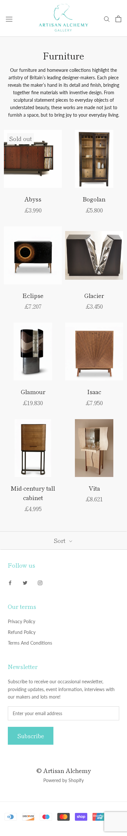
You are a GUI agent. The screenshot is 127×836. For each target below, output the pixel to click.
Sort (60, 540)
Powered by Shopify (63, 780)
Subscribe (30, 736)
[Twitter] (25, 582)
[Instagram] (40, 582)
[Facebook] (10, 582)
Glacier (94, 295)
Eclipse (32, 295)
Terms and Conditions (30, 643)
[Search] (107, 18)
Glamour (33, 391)
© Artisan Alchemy (63, 770)
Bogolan (94, 199)
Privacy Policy (21, 621)
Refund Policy (21, 632)
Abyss (32, 199)
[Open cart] (118, 19)
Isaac (94, 391)
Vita (94, 488)
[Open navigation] (9, 18)
